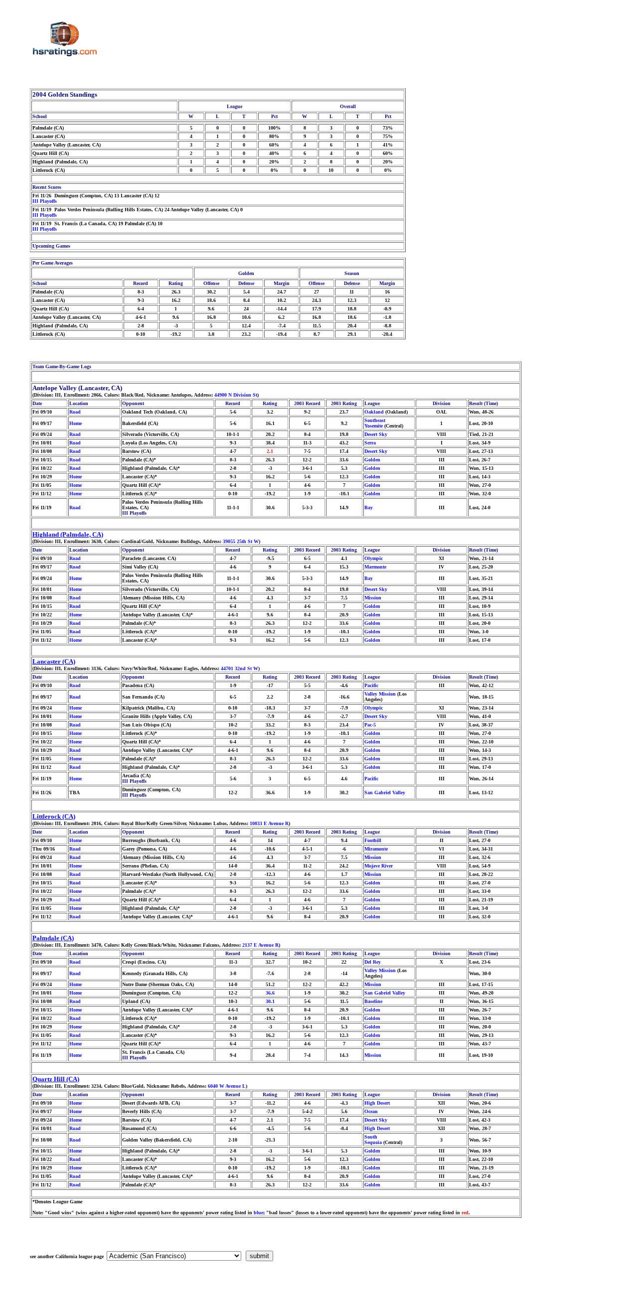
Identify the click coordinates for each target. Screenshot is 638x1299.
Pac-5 (370, 724)
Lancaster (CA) (53, 661)
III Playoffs (44, 201)
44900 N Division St (235, 395)
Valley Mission (380, 694)
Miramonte (376, 849)
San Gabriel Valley (384, 792)
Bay (368, 507)
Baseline (373, 1001)
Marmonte (375, 567)
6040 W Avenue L (227, 1086)
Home (75, 423)
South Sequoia (373, 1139)
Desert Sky (375, 434)
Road (75, 412)
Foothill (372, 840)
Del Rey (372, 962)
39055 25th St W (241, 541)
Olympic (373, 558)
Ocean (371, 1111)
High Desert (377, 1103)
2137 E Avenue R (260, 945)
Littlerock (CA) (53, 816)
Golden (372, 459)
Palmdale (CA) (53, 938)
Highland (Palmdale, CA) (67, 534)
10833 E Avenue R (269, 823)
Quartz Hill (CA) (55, 1079)
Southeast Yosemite (374, 423)
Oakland (374, 412)
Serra (370, 442)
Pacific (371, 685)
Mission (372, 597)
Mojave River (378, 865)
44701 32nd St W (239, 668)
